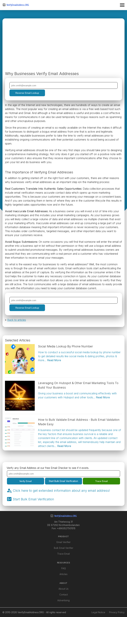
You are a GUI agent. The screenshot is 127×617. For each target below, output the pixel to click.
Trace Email (101, 481)
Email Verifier (64, 542)
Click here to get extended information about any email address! (61, 491)
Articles (63, 574)
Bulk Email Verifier (63, 547)
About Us (63, 588)
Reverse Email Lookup (27, 93)
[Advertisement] (63, 46)
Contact (63, 594)
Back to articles (16, 320)
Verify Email (25, 481)
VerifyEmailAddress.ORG (17, 4)
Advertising (63, 600)
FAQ (63, 568)
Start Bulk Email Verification (63, 481)
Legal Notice (98, 612)
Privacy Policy (117, 612)
